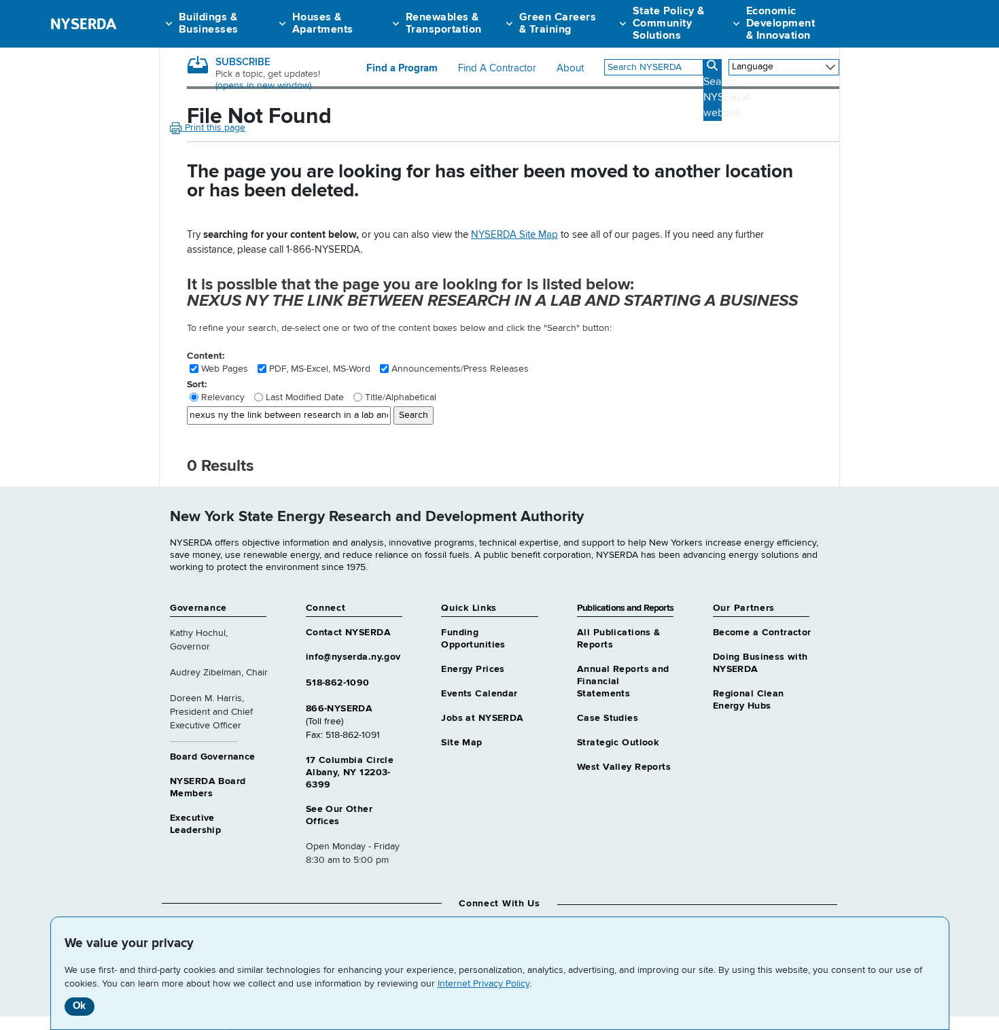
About (570, 68)
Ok (79, 1006)
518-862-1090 (338, 683)
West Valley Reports (624, 767)
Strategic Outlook (618, 742)
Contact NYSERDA (348, 632)
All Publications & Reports (619, 639)
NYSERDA (83, 24)
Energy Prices (472, 669)
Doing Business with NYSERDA (760, 663)
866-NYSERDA (339, 708)
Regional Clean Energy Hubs (748, 700)
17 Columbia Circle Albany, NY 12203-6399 (350, 772)
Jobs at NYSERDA (482, 718)
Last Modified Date (305, 397)
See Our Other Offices (339, 815)
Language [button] (752, 66)
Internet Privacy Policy (483, 984)
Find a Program (402, 68)
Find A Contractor (497, 68)
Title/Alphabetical (400, 397)
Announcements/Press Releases (460, 369)
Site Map (461, 742)
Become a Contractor (762, 632)
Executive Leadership (195, 824)
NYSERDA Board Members (207, 787)
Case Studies (607, 718)
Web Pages (224, 369)
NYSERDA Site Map (514, 235)
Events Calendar (479, 693)
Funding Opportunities (473, 639)
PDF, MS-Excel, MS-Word (319, 369)
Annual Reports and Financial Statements (623, 681)
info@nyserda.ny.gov (353, 657)
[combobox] (653, 67)
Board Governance (213, 757)
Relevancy (223, 397)
